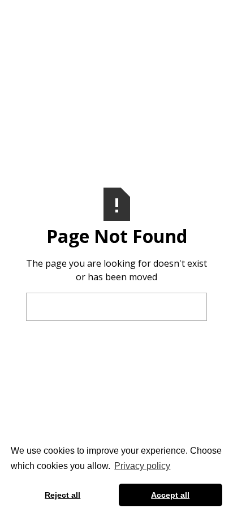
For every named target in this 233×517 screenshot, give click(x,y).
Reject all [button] (62, 494)
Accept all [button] (170, 494)
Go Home (116, 307)
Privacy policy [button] (142, 466)
